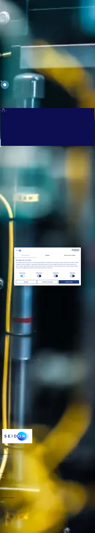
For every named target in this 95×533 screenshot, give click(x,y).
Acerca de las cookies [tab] (69, 255)
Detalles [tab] (47, 255)
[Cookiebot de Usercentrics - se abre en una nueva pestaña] (72, 250)
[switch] (39, 276)
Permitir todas (69, 282)
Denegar (26, 282)
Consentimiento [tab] (25, 255)
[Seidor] (17, 436)
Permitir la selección (47, 282)
